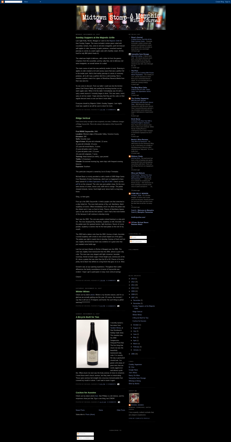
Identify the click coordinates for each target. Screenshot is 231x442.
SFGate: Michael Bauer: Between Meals (140, 223)
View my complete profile (139, 418)
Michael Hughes (137, 405)
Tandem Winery (115, 328)
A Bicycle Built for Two (87, 317)
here (96, 396)
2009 (133, 291)
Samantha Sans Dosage (140, 54)
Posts (134, 237)
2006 (133, 354)
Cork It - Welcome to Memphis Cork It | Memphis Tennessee (142, 211)
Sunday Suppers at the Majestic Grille (95, 37)
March (135, 344)
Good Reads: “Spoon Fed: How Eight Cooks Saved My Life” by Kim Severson (141, 177)
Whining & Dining (135, 381)
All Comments (137, 241)
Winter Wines (83, 291)
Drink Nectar (135, 119)
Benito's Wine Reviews (139, 139)
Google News (133, 370)
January (136, 350)
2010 (133, 288)
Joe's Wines (133, 373)
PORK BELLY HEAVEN (139, 193)
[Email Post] (118, 109)
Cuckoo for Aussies (86, 392)
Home (101, 410)
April (135, 340)
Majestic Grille (114, 41)
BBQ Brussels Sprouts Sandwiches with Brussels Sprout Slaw (142, 102)
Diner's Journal (137, 37)
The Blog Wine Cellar (139, 87)
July (135, 331)
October (136, 325)
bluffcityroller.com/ (138, 217)
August (136, 328)
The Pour (134, 71)
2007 (133, 297)
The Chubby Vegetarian (140, 98)
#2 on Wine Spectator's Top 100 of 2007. (99, 182)
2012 (133, 282)
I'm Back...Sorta (136, 195)
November (137, 303)
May (135, 337)
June (135, 334)
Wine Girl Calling (137, 56)
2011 (133, 285)
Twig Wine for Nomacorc (139, 141)
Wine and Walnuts (138, 173)
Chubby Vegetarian (135, 364)
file (78, 184)
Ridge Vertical (83, 118)
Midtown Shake (137, 156)
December (137, 300)
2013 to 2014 (135, 158)
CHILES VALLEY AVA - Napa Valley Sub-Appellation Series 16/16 (141, 91)
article (92, 295)
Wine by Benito (134, 384)
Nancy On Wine (134, 375)
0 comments (111, 109)
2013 (133, 279)
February (136, 347)
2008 (133, 294)
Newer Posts (80, 410)
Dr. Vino (131, 367)
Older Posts (121, 410)
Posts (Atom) (90, 414)
